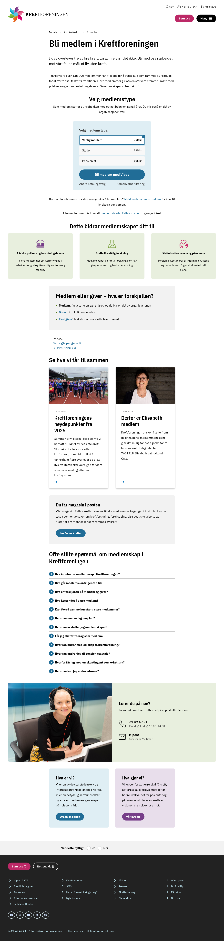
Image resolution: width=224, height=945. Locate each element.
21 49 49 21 (18, 931)
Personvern (20, 892)
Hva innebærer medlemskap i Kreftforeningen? (87, 574)
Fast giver (65, 319)
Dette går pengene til (67, 345)
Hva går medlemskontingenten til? (78, 583)
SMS (69, 886)
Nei (105, 848)
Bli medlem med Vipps (112, 174)
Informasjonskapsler (26, 898)
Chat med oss (76, 931)
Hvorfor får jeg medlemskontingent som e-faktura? (90, 662)
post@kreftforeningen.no (47, 931)
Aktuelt (123, 880)
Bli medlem (125, 898)
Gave (62, 312)
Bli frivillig (177, 886)
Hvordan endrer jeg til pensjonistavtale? (82, 653)
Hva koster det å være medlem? (76, 600)
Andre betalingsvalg (92, 184)
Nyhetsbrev (73, 898)
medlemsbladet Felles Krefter (120, 213)
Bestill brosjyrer (23, 886)
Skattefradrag (127, 892)
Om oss (175, 898)
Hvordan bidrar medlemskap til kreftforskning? (87, 645)
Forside (53, 32)
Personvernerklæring (131, 184)
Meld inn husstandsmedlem (143, 199)
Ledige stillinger (23, 904)
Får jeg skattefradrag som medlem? (79, 636)
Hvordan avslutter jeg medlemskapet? (81, 627)
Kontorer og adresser (102, 931)
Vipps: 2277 (21, 880)
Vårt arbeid (133, 817)
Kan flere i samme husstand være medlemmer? (87, 609)
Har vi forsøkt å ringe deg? (82, 892)
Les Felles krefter (71, 533)
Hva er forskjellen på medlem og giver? (81, 592)
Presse (123, 886)
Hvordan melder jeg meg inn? (75, 618)
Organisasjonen (70, 817)
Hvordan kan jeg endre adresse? (77, 671)
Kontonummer (74, 880)
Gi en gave (177, 880)
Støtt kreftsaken (71, 32)
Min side (176, 892)
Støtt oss (184, 18)
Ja (93, 848)
